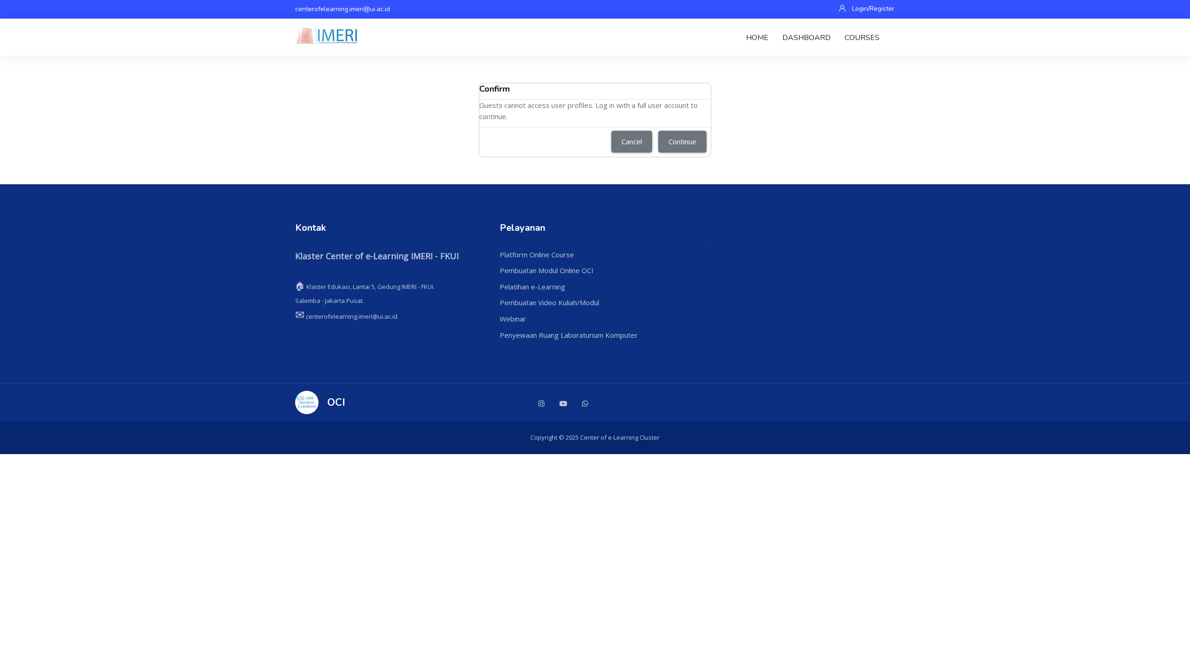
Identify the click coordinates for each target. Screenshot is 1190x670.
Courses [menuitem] (862, 38)
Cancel (631, 141)
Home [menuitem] (757, 38)
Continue (682, 141)
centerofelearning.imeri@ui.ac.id (342, 9)
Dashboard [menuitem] (806, 38)
